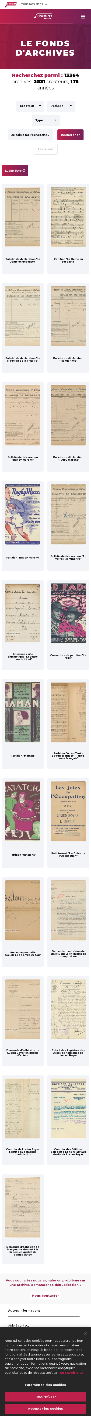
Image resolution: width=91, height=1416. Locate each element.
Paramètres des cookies (45, 1385)
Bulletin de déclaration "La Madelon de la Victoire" (22, 359)
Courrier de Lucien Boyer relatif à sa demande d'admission (22, 1152)
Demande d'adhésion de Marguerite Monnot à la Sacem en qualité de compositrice (22, 1250)
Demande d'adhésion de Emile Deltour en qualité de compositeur (68, 954)
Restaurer (46, 149)
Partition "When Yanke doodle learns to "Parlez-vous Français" (68, 756)
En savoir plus (71, 1372)
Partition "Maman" (23, 755)
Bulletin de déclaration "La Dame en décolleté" (22, 260)
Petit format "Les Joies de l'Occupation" (68, 854)
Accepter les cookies (45, 1408)
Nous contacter (45, 1295)
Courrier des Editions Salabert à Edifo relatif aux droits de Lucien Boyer (68, 1152)
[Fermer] (85, 1334)
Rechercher (70, 135)
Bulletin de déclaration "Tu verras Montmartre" (68, 557)
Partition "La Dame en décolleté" (68, 260)
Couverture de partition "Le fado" (68, 656)
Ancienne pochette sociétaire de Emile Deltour (23, 954)
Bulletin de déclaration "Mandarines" (68, 359)
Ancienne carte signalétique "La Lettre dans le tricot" (23, 657)
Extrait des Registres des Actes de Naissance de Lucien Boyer (68, 1053)
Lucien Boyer (15, 170)
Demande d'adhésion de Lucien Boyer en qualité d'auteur (22, 1053)
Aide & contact (18, 1325)
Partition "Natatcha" (23, 854)
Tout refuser (45, 1396)
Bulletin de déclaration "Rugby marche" (23, 458)
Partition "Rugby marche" (23, 557)
